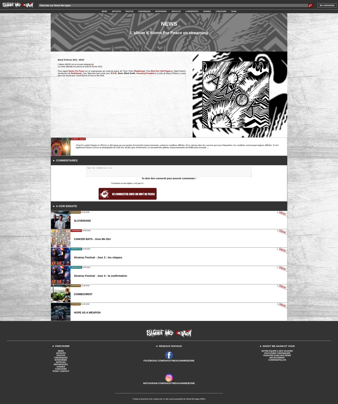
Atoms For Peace (76, 71)
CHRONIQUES (61, 358)
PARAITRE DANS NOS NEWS (277, 355)
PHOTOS (61, 355)
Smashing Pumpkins (146, 73)
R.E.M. (114, 73)
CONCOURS (61, 369)
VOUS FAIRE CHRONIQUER (277, 353)
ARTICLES (61, 362)
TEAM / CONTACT (60, 371)
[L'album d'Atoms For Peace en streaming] (235, 94)
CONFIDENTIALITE (277, 360)
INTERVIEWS (61, 360)
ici (92, 64)
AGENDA (61, 367)
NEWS (61, 351)
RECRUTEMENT (277, 358)
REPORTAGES (61, 364)
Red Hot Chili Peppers (161, 71)
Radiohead (139, 71)
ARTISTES (61, 353)
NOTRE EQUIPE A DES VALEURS (277, 351)
